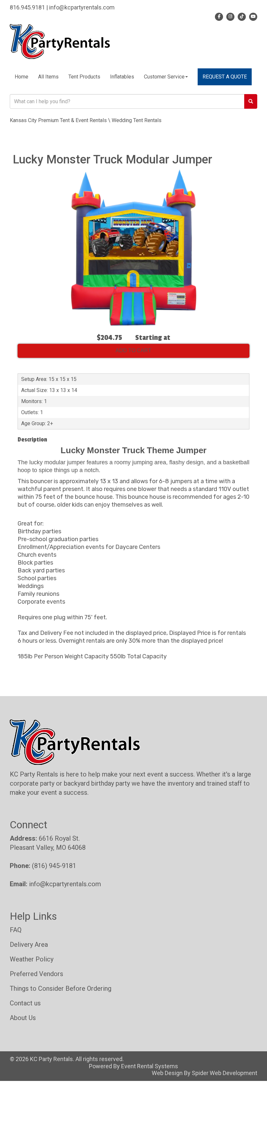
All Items (48, 77)
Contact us (25, 1003)
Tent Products (84, 77)
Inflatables (122, 77)
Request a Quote (225, 77)
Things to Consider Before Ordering (60, 988)
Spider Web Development (224, 1073)
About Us (23, 1018)
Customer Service (164, 77)
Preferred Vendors (36, 974)
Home (21, 77)
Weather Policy (31, 959)
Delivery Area (29, 944)
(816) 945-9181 (54, 866)
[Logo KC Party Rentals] (60, 41)
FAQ (15, 930)
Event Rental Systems (149, 1066)
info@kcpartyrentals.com (65, 884)
